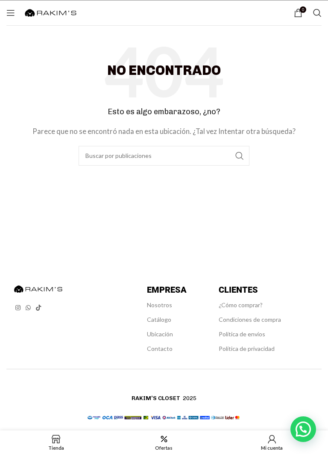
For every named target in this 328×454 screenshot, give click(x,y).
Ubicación (160, 334)
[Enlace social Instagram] (18, 308)
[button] (303, 429)
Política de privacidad (247, 348)
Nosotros (159, 305)
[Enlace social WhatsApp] (28, 308)
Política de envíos (242, 334)
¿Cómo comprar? (241, 305)
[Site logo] (50, 11)
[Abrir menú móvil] (10, 12)
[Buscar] (317, 12)
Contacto (160, 348)
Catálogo (159, 319)
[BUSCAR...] (239, 156)
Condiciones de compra (250, 319)
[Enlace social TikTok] (38, 308)
